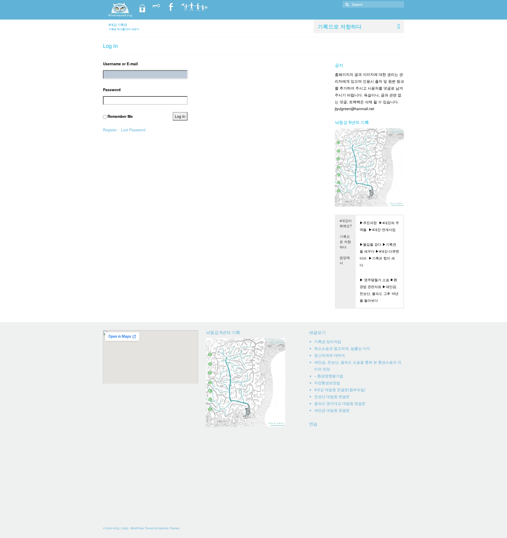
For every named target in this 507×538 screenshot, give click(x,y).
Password (112, 89)
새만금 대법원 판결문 (332, 410)
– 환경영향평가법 (328, 375)
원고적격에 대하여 (329, 355)
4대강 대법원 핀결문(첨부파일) (339, 389)
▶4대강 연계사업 (382, 229)
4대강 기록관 (118, 24)
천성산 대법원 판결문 (332, 396)
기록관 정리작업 (327, 341)
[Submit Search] (346, 4)
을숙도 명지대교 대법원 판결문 (339, 403)
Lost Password (133, 130)
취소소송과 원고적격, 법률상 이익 (342, 348)
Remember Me (120, 116)
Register (110, 130)
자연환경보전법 (327, 382)
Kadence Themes (168, 528)
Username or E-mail (120, 63)
